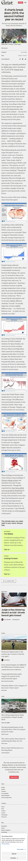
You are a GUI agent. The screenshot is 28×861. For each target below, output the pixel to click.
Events (3, 828)
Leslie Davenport (5, 752)
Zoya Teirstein (7, 619)
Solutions (3, 791)
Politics (3, 789)
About (2, 806)
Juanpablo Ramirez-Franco (8, 669)
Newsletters (4, 826)
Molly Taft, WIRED (5, 722)
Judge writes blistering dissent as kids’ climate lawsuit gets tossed (13, 612)
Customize (13, 858)
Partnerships (4, 814)
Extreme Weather (5, 795)
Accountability (4, 793)
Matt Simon (18, 669)
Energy (3, 787)
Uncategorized (15, 619)
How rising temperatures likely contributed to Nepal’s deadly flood (12, 717)
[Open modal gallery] (14, 212)
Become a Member (5, 830)
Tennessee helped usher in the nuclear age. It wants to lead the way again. (12, 654)
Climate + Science (22, 55)
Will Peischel (4, 48)
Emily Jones (4, 743)
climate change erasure (10, 480)
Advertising (4, 832)
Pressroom (4, 816)
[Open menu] (25, 2)
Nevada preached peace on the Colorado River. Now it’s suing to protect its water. (13, 729)
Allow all (14, 853)
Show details (20, 849)
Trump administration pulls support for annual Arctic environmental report (11, 676)
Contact (3, 810)
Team (2, 808)
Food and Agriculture (6, 797)
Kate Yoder (4, 690)
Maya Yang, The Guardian (7, 681)
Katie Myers (7, 660)
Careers (3, 812)
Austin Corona (4, 734)
